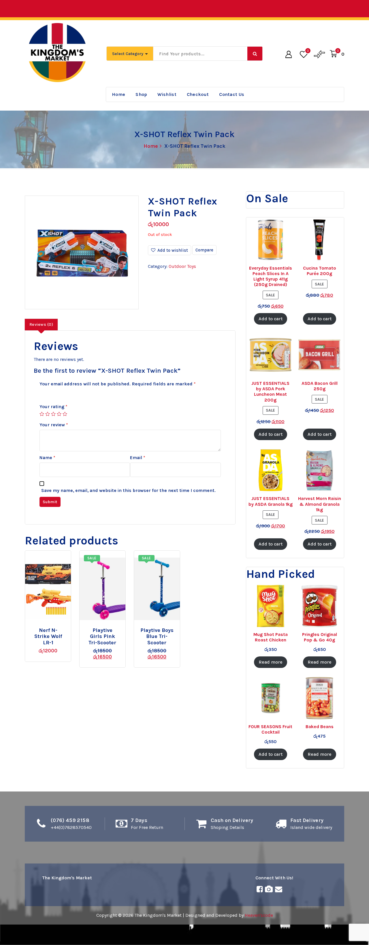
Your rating (53, 406)
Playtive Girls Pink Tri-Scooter (102, 636)
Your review (53, 424)
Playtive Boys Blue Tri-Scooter (157, 636)
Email (137, 457)
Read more (54, 627)
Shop (141, 94)
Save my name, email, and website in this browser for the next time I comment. (128, 490)
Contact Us (231, 94)
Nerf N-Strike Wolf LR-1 (48, 636)
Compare (204, 250)
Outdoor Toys (182, 266)
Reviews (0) (41, 324)
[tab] (41, 325)
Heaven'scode (259, 915)
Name (47, 457)
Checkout (198, 94)
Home (118, 94)
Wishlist (166, 94)
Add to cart (112, 627)
